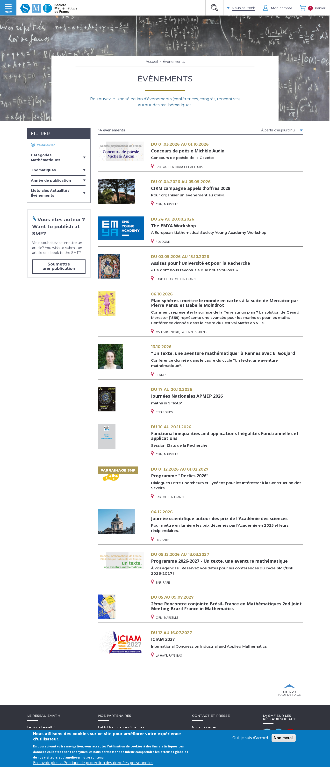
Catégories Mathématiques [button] (45, 157)
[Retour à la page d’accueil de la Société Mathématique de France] (48, 7)
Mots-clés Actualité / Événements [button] (50, 193)
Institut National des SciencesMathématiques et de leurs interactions (128, 729)
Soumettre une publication (59, 266)
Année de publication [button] (51, 180)
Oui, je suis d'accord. (250, 737)
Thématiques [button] (43, 170)
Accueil (152, 61)
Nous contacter (204, 727)
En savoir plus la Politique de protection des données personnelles (93, 762)
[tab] (58, 157)
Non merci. (284, 738)
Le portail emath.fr (41, 727)
